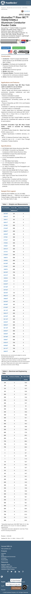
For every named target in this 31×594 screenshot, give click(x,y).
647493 (6, 225)
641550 (6, 263)
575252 (6, 243)
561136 (6, 328)
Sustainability (4, 560)
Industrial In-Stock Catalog (7, 569)
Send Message (16, 588)
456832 (6, 298)
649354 (6, 281)
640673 (6, 257)
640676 (6, 269)
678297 (6, 246)
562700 (6, 272)
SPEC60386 (4, 9)
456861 (6, 339)
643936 (6, 345)
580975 (6, 351)
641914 (6, 275)
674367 (6, 266)
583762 (6, 292)
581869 (6, 304)
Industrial (3, 553)
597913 (6, 248)
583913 (6, 216)
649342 (6, 278)
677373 (6, 251)
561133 (6, 310)
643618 (6, 342)
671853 (6, 307)
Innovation (3, 558)
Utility (2, 555)
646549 (6, 234)
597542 (6, 290)
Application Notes (5, 564)
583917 (6, 222)
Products (3, 7)
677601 (6, 237)
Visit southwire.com (6, 548)
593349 (6, 301)
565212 (6, 313)
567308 (6, 336)
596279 (6, 295)
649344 (6, 322)
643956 (6, 260)
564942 (6, 333)
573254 (6, 254)
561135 (6, 319)
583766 (6, 213)
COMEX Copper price (6, 566)
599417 (6, 219)
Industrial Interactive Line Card (9, 567)
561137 (6, 348)
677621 (6, 240)
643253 (6, 284)
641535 (6, 316)
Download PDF (6, 48)
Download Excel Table (18, 48)
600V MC (24, 7)
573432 (6, 228)
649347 (6, 331)
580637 (6, 231)
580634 (6, 325)
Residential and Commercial (14, 7)
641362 (6, 287)
